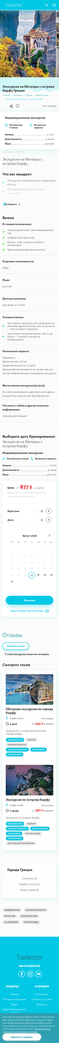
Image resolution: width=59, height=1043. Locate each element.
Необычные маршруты (17, 745)
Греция (29, 95)
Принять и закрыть (22, 1036)
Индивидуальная (15, 740)
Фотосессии (9, 916)
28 (38, 574)
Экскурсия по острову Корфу (28, 799)
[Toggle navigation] (46, 5)
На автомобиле (38, 749)
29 (45, 574)
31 (12, 581)
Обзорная (31, 740)
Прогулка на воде (33, 833)
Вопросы (42, 1004)
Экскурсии (18, 95)
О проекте (42, 994)
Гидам (14, 1004)
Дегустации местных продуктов (21, 843)
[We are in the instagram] (30, 974)
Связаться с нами (42, 999)
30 (51, 574)
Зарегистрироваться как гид (14, 1011)
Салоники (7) (29, 878)
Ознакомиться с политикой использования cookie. (26, 1030)
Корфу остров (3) (29, 884)
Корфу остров (42, 95)
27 (32, 575)
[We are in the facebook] (22, 974)
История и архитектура (17, 749)
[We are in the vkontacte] (38, 974)
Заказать (29, 600)
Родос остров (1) (29, 889)
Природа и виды (14, 754)
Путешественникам (14, 999)
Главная (6, 95)
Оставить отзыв (16, 645)
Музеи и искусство (40, 829)
